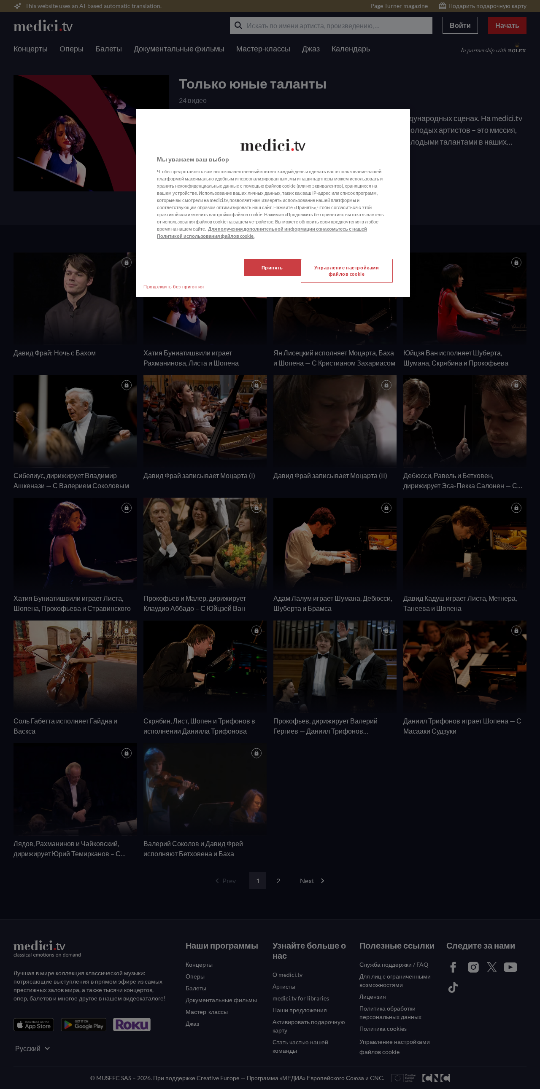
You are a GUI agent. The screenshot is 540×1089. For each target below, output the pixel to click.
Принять (272, 267)
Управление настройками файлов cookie (346, 271)
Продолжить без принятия (173, 286)
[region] (273, 203)
